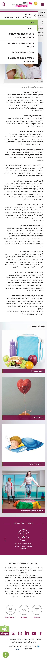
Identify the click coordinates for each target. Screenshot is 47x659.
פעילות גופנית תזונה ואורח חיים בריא (21, 59)
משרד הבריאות (15, 639)
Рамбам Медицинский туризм (23, 642)
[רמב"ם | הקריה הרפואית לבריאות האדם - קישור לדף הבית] (22, 4)
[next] (6, 539)
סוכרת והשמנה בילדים (23, 52)
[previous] (41, 539)
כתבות (30, 28)
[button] (19, 15)
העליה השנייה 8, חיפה (32, 639)
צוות (32, 22)
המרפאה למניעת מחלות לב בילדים (21, 45)
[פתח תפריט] (42, 4)
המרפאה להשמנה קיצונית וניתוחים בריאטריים (21, 35)
